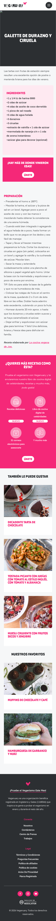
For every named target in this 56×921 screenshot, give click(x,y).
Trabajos (28, 838)
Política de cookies (28, 867)
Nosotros (28, 825)
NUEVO (16, 420)
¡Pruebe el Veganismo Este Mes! (28, 790)
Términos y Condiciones (28, 854)
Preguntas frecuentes (28, 859)
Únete (28, 175)
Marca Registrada (28, 876)
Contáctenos (28, 829)
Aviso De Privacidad (28, 871)
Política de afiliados (28, 863)
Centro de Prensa (28, 834)
